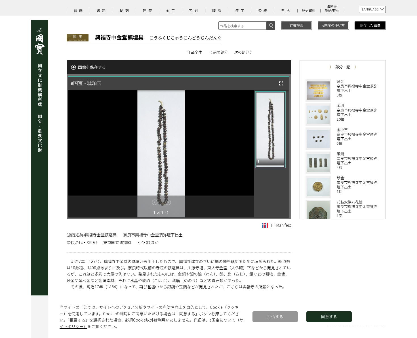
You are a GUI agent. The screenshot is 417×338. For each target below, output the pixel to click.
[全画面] (281, 83)
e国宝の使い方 (333, 25)
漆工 (240, 10)
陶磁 (217, 10)
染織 (263, 10)
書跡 (102, 10)
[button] (270, 130)
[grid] (271, 153)
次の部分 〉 (244, 52)
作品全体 (194, 52)
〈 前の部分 (218, 52)
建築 (148, 10)
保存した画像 (370, 25)
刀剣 (194, 10)
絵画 (79, 10)
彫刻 (125, 10)
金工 (171, 10)
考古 (286, 10)
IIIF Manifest (281, 225)
